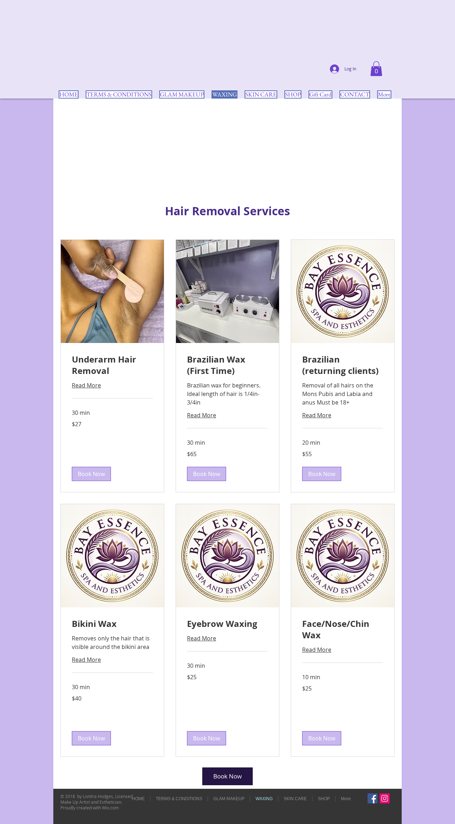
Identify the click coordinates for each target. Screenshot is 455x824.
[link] (112, 365)
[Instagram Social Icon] (385, 798)
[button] (376, 68)
